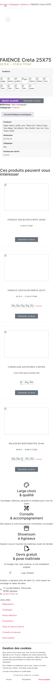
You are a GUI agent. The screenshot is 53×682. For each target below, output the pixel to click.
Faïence (16, 107)
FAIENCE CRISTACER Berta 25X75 (26, 290)
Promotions (7, 621)
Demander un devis (32, 101)
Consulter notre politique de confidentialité (16, 671)
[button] (8, 19)
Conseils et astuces (11, 632)
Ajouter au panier (10, 100)
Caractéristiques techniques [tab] (17, 114)
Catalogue (7, 609)
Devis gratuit (8, 638)
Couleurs (6, 71)
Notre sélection (9, 615)
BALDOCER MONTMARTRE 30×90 (26, 444)
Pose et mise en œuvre (13, 626)
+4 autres (38, 306)
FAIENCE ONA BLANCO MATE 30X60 (26, 220)
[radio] (3, 80)
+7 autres (38, 459)
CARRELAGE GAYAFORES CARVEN (26, 367)
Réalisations (8, 604)
